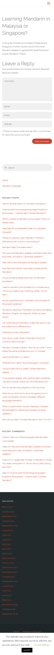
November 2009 (9, 604)
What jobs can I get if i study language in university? (25, 363)
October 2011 (8, 521)
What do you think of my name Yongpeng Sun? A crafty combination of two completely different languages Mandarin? (25, 397)
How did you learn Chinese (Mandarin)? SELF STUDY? (27, 419)
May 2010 (6, 600)
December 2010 (9, 567)
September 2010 (10, 581)
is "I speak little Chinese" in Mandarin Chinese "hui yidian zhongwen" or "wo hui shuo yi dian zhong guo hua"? (27, 463)
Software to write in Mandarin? (16, 332)
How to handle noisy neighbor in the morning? (23, 387)
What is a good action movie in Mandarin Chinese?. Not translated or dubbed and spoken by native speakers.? (25, 410)
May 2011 (6, 544)
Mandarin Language (11, 186)
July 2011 (6, 535)
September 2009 (10, 614)
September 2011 (9, 525)
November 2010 (9, 572)
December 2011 (9, 516)
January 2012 (8, 511)
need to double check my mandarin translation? (24, 203)
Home (5, 180)
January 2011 (8, 563)
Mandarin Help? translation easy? (17, 247)
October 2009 (8, 609)
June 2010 (7, 595)
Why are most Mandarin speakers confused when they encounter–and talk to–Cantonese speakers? (26, 450)
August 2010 (8, 586)
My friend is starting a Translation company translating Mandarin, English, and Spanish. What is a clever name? (27, 313)
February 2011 (8, 558)
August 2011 (7, 530)
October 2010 (8, 577)
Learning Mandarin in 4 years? (16, 357)
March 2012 (7, 507)
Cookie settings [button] (41, 645)
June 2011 (6, 539)
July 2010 (6, 590)
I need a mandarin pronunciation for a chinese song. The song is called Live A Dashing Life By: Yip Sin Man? (26, 291)
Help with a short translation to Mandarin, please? (24, 262)
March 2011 (7, 553)
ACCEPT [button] (27, 650)
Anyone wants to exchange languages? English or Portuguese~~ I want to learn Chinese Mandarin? (24, 476)
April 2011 (6, 549)
